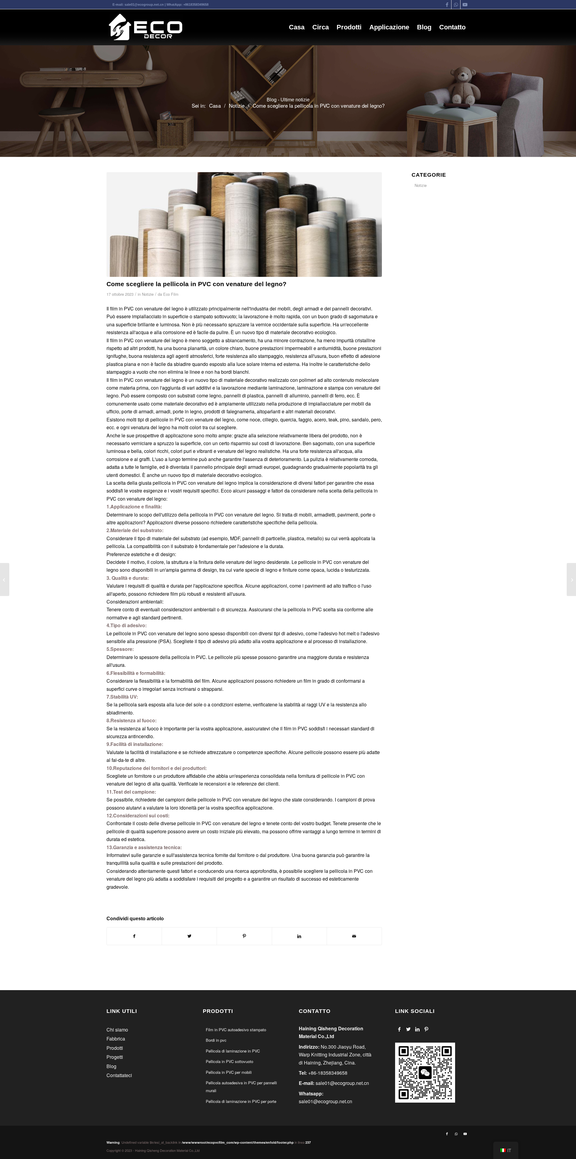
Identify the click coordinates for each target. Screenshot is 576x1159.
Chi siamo (117, 1029)
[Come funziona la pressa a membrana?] (4, 579)
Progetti (114, 1056)
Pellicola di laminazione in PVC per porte (241, 1101)
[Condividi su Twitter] (189, 936)
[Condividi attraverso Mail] (354, 936)
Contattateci (119, 1075)
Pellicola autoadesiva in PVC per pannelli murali (241, 1086)
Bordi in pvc (216, 1040)
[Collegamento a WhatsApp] (456, 4)
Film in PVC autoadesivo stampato (236, 1029)
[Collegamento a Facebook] (446, 4)
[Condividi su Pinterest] (244, 936)
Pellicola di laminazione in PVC (233, 1051)
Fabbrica (115, 1038)
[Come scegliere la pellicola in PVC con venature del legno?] (244, 224)
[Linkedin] (417, 1029)
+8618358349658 (195, 4)
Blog (111, 1066)
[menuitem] (296, 27)
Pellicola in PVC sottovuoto (229, 1061)
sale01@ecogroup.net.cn (144, 4)
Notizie (148, 294)
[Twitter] (408, 1029)
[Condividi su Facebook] (134, 936)
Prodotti (114, 1047)
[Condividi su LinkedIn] (299, 936)
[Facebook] (399, 1029)
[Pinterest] (426, 1029)
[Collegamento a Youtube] (465, 4)
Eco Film (170, 294)
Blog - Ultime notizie (288, 99)
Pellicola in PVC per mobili (229, 1072)
